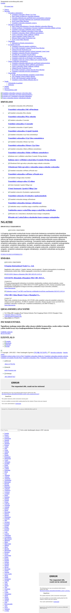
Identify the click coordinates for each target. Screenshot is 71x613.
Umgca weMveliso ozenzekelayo (18, 61)
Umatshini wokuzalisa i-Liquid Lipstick (23, 131)
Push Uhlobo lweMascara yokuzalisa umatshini (25, 16)
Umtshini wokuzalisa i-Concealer (20, 124)
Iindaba (6, 86)
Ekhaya (6, 9)
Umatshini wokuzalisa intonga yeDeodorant (24, 203)
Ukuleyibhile (12, 73)
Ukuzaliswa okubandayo (15, 13)
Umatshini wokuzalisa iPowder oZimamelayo (25, 53)
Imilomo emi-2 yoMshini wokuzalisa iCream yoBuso (27, 31)
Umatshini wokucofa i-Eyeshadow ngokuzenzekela (27, 196)
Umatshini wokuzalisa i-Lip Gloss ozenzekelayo (26, 138)
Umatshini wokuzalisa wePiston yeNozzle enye (25, 174)
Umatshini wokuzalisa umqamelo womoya (24, 23)
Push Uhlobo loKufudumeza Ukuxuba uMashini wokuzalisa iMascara (32, 26)
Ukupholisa (11, 41)
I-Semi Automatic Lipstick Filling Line (23, 36)
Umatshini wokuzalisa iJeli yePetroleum (23, 109)
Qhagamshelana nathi (10, 90)
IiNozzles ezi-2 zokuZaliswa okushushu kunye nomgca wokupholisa (33, 217)
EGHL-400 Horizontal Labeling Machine (24, 78)
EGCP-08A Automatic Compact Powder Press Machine (28, 48)
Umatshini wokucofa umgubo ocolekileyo (24, 46)
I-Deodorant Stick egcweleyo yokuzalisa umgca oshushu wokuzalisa (33, 167)
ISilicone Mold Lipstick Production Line (23, 38)
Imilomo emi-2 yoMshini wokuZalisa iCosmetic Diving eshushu (32, 160)
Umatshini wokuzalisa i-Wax (31, 358)
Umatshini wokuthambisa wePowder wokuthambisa (27, 56)
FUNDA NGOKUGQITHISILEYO (11, 254)
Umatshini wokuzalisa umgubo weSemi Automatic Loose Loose (30, 51)
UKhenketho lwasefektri (15, 83)
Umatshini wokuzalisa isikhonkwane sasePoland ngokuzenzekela (31, 19)
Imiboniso (11, 85)
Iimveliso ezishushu (56, 352)
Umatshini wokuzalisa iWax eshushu (22, 117)
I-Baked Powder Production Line (21, 49)
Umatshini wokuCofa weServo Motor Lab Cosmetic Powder (29, 59)
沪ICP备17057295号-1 (41, 352)
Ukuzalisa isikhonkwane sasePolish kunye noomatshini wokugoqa (31, 18)
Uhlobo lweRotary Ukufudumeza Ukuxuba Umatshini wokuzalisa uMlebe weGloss (36, 28)
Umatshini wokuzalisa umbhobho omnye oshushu (26, 29)
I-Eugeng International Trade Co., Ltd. (19, 266)
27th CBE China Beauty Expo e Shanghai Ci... (22, 295)
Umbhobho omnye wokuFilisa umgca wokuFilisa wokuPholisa (32, 210)
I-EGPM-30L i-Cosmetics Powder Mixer (24, 54)
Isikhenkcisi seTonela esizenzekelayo (22, 43)
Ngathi (6, 81)
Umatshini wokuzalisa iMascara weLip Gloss (53, 358)
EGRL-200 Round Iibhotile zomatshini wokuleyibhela (28, 75)
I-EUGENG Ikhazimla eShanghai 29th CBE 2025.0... (24, 278)
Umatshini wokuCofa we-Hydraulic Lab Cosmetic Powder (29, 58)
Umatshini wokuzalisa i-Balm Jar (34, 356)
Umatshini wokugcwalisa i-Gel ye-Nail (12, 356)
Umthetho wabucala (6, 332)
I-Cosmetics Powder (14, 44)
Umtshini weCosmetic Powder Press (11, 358)
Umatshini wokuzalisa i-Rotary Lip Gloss (24, 14)
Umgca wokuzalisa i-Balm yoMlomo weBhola (25, 34)
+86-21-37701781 (9, 364)
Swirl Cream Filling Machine (20, 21)
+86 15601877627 (9, 376)
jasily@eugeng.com (10, 370)
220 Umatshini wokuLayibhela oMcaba (23, 76)
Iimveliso (7, 11)
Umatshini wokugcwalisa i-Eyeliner (21, 181)
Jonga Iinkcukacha (9, 288)
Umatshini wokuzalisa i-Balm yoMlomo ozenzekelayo (28, 33)
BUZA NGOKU (6, 333)
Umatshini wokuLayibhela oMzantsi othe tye (25, 80)
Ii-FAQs (6, 88)
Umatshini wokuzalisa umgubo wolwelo (56, 356)
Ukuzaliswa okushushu (15, 24)
